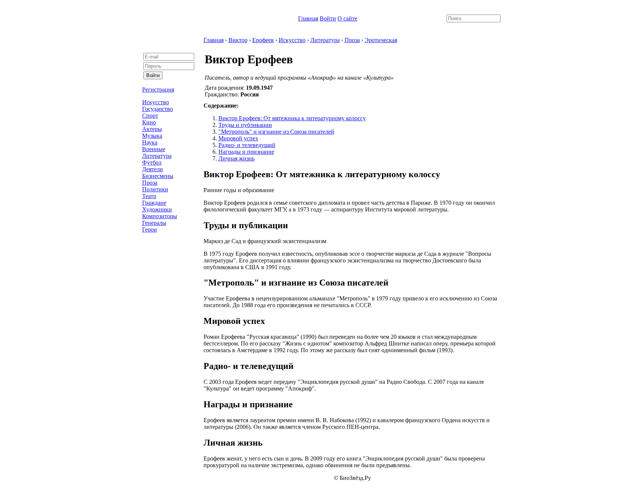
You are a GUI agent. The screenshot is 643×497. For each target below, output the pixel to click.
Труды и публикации (245, 125)
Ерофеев (263, 40)
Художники (157, 209)
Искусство (155, 102)
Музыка (152, 136)
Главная (308, 18)
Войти (328, 18)
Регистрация (158, 89)
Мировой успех (238, 138)
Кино (149, 122)
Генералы (154, 223)
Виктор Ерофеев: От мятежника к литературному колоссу (292, 118)
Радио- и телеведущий (246, 145)
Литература (157, 156)
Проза (149, 182)
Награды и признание (246, 152)
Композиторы (159, 216)
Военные (153, 149)
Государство (157, 109)
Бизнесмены (157, 176)
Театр (149, 196)
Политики (155, 189)
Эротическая (381, 40)
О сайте (347, 18)
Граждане (154, 203)
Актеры (152, 129)
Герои (149, 229)
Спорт (150, 115)
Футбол (151, 162)
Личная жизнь (236, 158)
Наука (149, 142)
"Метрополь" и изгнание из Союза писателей (276, 131)
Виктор (237, 40)
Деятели (152, 169)
